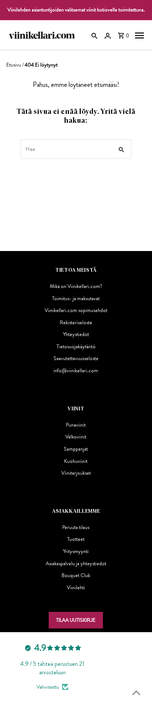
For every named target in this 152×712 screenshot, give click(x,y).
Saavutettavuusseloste (76, 358)
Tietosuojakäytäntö (76, 346)
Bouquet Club (76, 575)
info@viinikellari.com (75, 370)
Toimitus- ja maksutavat (76, 298)
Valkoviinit (75, 436)
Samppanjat (76, 448)
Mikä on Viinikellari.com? (76, 286)
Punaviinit (76, 424)
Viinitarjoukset (76, 473)
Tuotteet (75, 539)
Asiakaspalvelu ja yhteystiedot (76, 563)
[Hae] (94, 35)
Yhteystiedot (76, 334)
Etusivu (13, 64)
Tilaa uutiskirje (76, 620)
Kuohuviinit (75, 461)
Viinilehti (76, 587)
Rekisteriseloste (76, 322)
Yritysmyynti (76, 551)
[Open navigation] (139, 35)
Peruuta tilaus (75, 527)
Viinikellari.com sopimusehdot (76, 310)
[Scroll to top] (136, 692)
